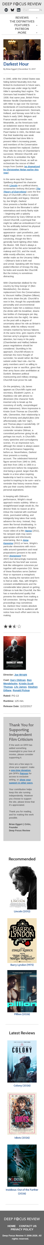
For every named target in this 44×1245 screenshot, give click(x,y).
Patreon (22, 29)
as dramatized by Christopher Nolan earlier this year (21, 169)
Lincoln (13, 185)
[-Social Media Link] (6, 10)
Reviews (22, 17)
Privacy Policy (22, 1229)
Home (12, 1226)
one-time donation (21, 770)
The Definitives (22, 21)
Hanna (28, 531)
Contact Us (28, 1226)
